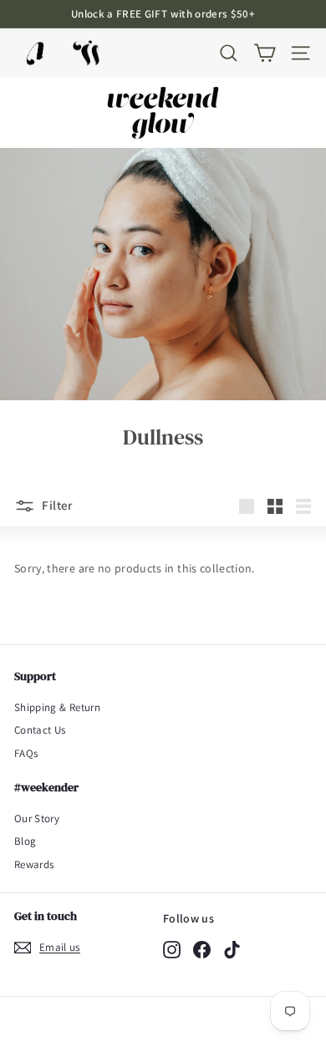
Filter (56, 505)
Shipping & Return (57, 707)
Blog (25, 841)
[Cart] (264, 53)
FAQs (26, 753)
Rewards (33, 864)
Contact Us (40, 730)
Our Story (36, 818)
